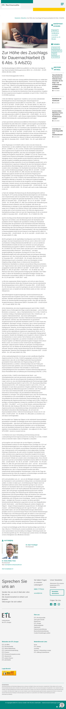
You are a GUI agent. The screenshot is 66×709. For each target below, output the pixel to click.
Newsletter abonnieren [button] (55, 592)
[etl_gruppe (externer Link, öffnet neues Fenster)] (59, 604)
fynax (35, 644)
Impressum (37, 627)
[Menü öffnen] (62, 4)
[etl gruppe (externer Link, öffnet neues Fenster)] (55, 604)
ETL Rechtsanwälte (7, 646)
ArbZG (54, 53)
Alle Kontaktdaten (7, 569)
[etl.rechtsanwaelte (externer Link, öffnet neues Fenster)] (51, 604)
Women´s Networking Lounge (42, 650)
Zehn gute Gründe (39, 619)
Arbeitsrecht (55, 48)
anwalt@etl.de (38, 593)
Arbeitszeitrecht (56, 51)
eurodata (36, 648)
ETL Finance (5, 652)
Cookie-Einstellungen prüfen (42, 633)
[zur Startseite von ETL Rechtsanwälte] (10, 5)
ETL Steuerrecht (6, 656)
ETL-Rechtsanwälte (39, 617)
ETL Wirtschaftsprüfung (8, 648)
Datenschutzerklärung (40, 629)
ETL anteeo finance (7, 658)
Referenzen (37, 621)
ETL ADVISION (6, 660)
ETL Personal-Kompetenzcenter (11, 654)
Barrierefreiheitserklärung (41, 631)
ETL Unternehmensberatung (10, 650)
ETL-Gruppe (37, 623)
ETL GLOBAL (6, 644)
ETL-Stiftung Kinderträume (41, 652)
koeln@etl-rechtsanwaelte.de (13, 564)
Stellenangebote (38, 625)
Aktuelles (23, 18)
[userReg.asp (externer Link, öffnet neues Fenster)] (9, 673)
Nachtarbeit (55, 56)
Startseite (17, 18)
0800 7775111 (39, 589)
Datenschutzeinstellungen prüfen (51, 702)
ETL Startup (37, 646)
